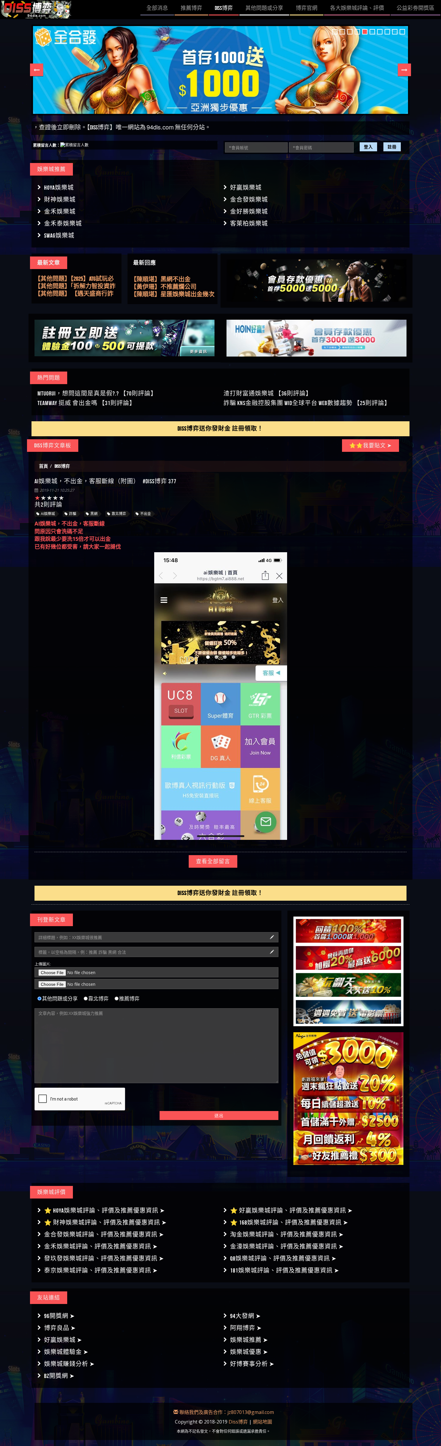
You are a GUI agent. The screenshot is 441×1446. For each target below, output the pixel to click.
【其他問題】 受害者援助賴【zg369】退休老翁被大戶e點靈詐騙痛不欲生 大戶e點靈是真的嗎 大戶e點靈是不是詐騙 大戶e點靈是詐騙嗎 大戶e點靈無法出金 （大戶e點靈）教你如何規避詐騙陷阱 (76, 294)
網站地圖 (262, 1421)
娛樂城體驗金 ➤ (66, 1352)
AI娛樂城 (48, 513)
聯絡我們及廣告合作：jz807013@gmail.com (226, 1412)
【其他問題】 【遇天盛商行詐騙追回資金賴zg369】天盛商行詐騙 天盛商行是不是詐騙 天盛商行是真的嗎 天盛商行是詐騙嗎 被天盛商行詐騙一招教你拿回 (76, 286)
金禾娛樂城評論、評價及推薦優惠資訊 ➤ (101, 1246)
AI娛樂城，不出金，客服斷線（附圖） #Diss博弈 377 (105, 481)
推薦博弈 (129, 998)
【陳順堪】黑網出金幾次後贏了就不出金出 (172, 284)
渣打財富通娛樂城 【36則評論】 (268, 393)
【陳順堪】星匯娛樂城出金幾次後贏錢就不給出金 (172, 277)
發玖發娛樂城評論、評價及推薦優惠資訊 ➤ (104, 1258)
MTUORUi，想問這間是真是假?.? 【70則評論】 (97, 393)
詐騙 (72, 513)
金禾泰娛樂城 (63, 223)
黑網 (94, 513)
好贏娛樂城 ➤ (63, 1340)
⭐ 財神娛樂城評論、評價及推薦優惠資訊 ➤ (105, 1222)
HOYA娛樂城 (59, 187)
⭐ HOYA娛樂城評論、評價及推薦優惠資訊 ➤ (104, 1210)
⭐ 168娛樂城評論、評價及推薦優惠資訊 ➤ (289, 1222)
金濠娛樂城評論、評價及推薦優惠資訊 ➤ (287, 1246)
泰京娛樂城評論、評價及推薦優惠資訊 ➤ (101, 1270)
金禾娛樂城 (60, 211)
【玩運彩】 (145, 292)
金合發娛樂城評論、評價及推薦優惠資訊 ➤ (104, 1234)
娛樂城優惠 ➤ (249, 1352)
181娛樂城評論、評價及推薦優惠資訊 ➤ (284, 1270)
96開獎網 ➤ (59, 1316)
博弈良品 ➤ (60, 1328)
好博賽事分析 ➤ (252, 1364)
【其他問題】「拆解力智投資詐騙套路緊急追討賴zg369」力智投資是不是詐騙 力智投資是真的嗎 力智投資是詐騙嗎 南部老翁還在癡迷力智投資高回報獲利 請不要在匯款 (76, 279)
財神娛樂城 (60, 199)
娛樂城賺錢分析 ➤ (69, 1364)
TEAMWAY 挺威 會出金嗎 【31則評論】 (87, 403)
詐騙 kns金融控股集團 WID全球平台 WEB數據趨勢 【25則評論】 (307, 403)
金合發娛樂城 (249, 199)
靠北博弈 (119, 513)
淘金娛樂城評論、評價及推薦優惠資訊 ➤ (287, 1234)
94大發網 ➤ (245, 1316)
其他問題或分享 (60, 998)
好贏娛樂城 (246, 187)
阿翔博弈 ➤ (246, 1328)
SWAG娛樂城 (59, 235)
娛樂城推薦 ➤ (249, 1340)
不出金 (145, 513)
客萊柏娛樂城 (249, 223)
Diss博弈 (238, 1421)
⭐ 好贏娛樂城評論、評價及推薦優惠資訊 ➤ (291, 1210)
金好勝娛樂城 (249, 211)
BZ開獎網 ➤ (59, 1376)
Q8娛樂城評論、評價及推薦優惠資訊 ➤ (283, 1258)
